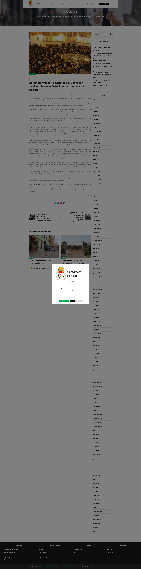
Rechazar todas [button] (79, 300)
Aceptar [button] (66, 300)
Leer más (61, 300)
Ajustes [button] (72, 300)
